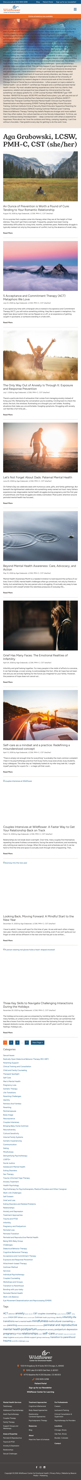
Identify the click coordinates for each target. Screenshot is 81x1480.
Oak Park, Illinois (61, 1434)
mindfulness (40, 1321)
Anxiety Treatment (11, 1182)
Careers (57, 1406)
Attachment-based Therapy (15, 1263)
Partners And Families (12, 1104)
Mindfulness (8, 1152)
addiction (11, 1314)
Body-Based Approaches (38, 1410)
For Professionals (61, 1402)
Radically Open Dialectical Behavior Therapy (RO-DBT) (26, 1059)
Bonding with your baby (13, 1289)
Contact (58, 1443)
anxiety (20, 1313)
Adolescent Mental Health (14, 1167)
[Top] (77, 1477)
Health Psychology (11, 1185)
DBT (68, 1313)
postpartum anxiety (45, 1329)
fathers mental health (29, 1317)
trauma (7, 1340)
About (31, 1435)
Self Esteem (8, 1196)
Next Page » (37, 1043)
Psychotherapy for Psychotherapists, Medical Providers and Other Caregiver (35, 1189)
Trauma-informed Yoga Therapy (16, 1178)
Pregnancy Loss (9, 1085)
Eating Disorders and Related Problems (19, 1204)
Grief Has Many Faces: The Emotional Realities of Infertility (35, 657)
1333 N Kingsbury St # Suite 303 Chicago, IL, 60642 (42, 1366)
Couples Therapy (9, 1418)
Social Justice (9, 1163)
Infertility (7, 1222)
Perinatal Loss (9, 1230)
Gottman (38, 1317)
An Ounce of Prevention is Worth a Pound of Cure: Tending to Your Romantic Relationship (36, 208)
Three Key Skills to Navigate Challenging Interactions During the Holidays (38, 1004)
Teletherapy (7, 1406)
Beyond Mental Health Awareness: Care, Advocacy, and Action (39, 567)
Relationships (8, 1208)
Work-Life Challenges (12, 1193)
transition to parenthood (62, 1337)
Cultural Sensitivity (11, 1133)
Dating (6, 1148)
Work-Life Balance (11, 1297)
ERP (15, 1317)
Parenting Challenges (12, 1096)
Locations (58, 1426)
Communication (10, 1144)
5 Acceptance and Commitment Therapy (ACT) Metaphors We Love (34, 297)
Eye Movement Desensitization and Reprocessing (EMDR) (27, 1300)
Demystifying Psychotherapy (15, 1156)
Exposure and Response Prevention (18, 1260)
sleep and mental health (70, 1334)
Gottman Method (10, 1267)
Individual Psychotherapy (13, 1274)
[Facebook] (36, 1468)
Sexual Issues (8, 1055)
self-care (49, 1333)
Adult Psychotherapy (11, 1414)
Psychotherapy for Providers (65, 1420)
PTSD (18, 1334)
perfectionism (39, 1325)
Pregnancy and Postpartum (14, 1226)
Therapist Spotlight (11, 1074)
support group (36, 1337)
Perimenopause (9, 1111)
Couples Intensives (11, 1122)
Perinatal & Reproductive (12, 1438)
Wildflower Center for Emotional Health (34, 1473)
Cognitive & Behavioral (37, 1406)
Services (6, 1271)
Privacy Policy (55, 1473)
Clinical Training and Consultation (17, 1066)
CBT (35, 1313)
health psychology (49, 1317)
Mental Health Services (12, 1402)
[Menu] (75, 9)
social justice (19, 1337)
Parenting (7, 1107)
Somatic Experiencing (12, 1141)
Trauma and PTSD (10, 1219)
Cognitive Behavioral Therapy (15, 1252)
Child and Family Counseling (15, 1070)
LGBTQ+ (6, 1159)
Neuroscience (9, 1118)
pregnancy (9, 1333)
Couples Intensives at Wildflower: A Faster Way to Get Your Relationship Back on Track (39, 828)
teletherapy (46, 1337)
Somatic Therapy (10, 1089)
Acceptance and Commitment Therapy (19, 1256)
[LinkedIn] (44, 1468)
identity (59, 1317)
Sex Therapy (8, 1174)
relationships (30, 1333)
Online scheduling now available (40, 16)
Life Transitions (9, 1092)
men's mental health (23, 1321)
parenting (12, 1325)
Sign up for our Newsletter (40, 1388)
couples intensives (61, 1314)
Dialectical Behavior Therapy (15, 1248)
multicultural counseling (61, 1321)
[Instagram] (40, 1468)
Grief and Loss (9, 1200)
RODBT (40, 1334)
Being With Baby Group (13, 1241)
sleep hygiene (8, 1337)
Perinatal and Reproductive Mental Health (20, 1237)
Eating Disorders (10, 1170)
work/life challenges (18, 1341)
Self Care (7, 1078)
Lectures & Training (62, 1410)
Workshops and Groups (13, 1282)
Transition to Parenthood (13, 1286)
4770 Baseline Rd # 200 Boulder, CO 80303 (42, 1375)
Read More (8, 233)
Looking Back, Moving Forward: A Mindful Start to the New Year (38, 918)
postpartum (29, 1329)
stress (27, 1337)
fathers (20, 1317)
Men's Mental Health (11, 1081)
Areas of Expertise (10, 1434)
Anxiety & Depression (11, 1446)
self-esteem (59, 1334)
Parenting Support (11, 1063)
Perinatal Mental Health (13, 1293)
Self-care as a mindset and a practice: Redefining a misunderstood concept (36, 746)
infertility (67, 1317)
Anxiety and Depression (13, 1211)
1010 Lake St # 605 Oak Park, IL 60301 (42, 1370)
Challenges (8, 1245)
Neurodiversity (9, 1129)
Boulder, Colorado (61, 1438)
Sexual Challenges (10, 1454)
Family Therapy (9, 1422)
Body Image (8, 1115)
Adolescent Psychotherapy (13, 1410)
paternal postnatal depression (26, 1325)
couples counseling (47, 1313)
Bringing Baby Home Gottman (15, 1126)
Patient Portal (41, 1383)
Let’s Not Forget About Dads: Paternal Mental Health (37, 477)
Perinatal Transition (11, 1234)
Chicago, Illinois (60, 1430)
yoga (27, 1341)
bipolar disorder (29, 1314)
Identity (6, 1100)
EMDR (10, 1317)
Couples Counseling (11, 1278)
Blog (30, 1430)
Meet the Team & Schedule (39, 1439)
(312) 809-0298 (21, 2)
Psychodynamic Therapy (38, 1420)
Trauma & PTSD (9, 1442)
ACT (5, 1313)
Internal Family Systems (13, 1137)
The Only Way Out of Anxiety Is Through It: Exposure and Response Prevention (38, 387)
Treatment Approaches (13, 1215)
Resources (33, 1426)
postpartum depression (66, 1329)
